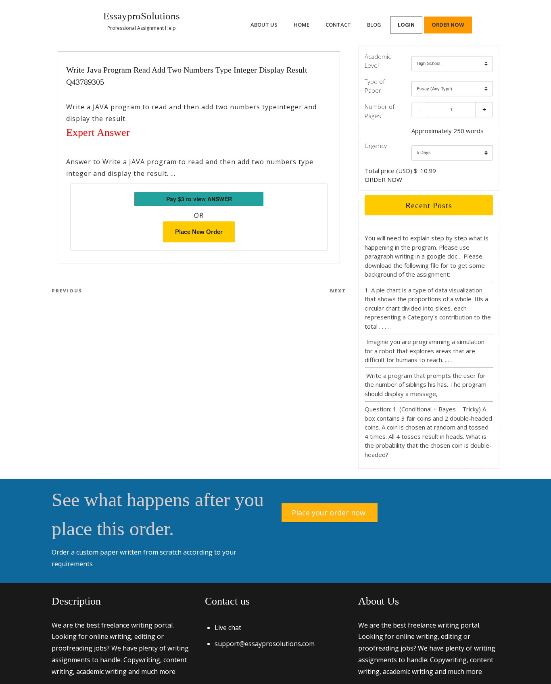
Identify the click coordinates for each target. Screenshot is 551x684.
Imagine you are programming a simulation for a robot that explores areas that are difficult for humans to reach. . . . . (424, 351)
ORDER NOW (383, 179)
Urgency (376, 146)
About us (264, 24)
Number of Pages (379, 111)
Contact (338, 24)
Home (301, 24)
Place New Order (199, 231)
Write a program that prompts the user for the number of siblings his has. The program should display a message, (425, 384)
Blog (374, 24)
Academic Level (378, 61)
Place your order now (328, 512)
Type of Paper (375, 86)
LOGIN (406, 24)
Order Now (448, 24)
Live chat (228, 627)
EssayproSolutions (141, 15)
